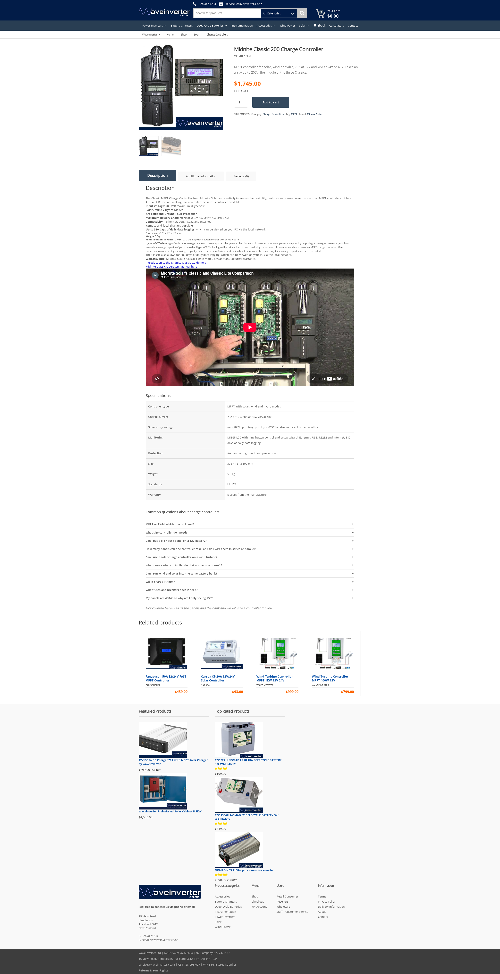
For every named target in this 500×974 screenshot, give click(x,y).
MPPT (294, 114)
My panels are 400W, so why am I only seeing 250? (179, 598)
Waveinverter (150, 34)
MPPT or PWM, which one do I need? (170, 524)
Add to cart (270, 102)
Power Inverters (152, 25)
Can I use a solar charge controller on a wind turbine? (181, 557)
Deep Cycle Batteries (210, 25)
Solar (302, 25)
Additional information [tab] (201, 176)
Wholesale (283, 906)
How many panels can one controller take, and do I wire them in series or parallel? (201, 549)
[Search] (302, 13)
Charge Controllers (273, 114)
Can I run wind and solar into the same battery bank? (181, 573)
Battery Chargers (182, 25)
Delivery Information (331, 906)
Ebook (321, 25)
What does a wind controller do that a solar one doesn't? (184, 565)
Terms (322, 896)
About (322, 912)
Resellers (282, 901)
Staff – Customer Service (292, 912)
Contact (353, 25)
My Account (259, 906)
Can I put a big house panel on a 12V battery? (176, 541)
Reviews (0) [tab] (241, 176)
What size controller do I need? (166, 532)
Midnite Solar (314, 114)
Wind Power (287, 25)
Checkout (258, 901)
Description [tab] (157, 175)
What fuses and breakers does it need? (171, 590)
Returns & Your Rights (153, 970)
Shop (184, 34)
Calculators (336, 25)
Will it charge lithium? (160, 582)
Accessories (264, 25)
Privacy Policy (326, 901)
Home (170, 34)
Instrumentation (242, 25)
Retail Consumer (287, 896)
